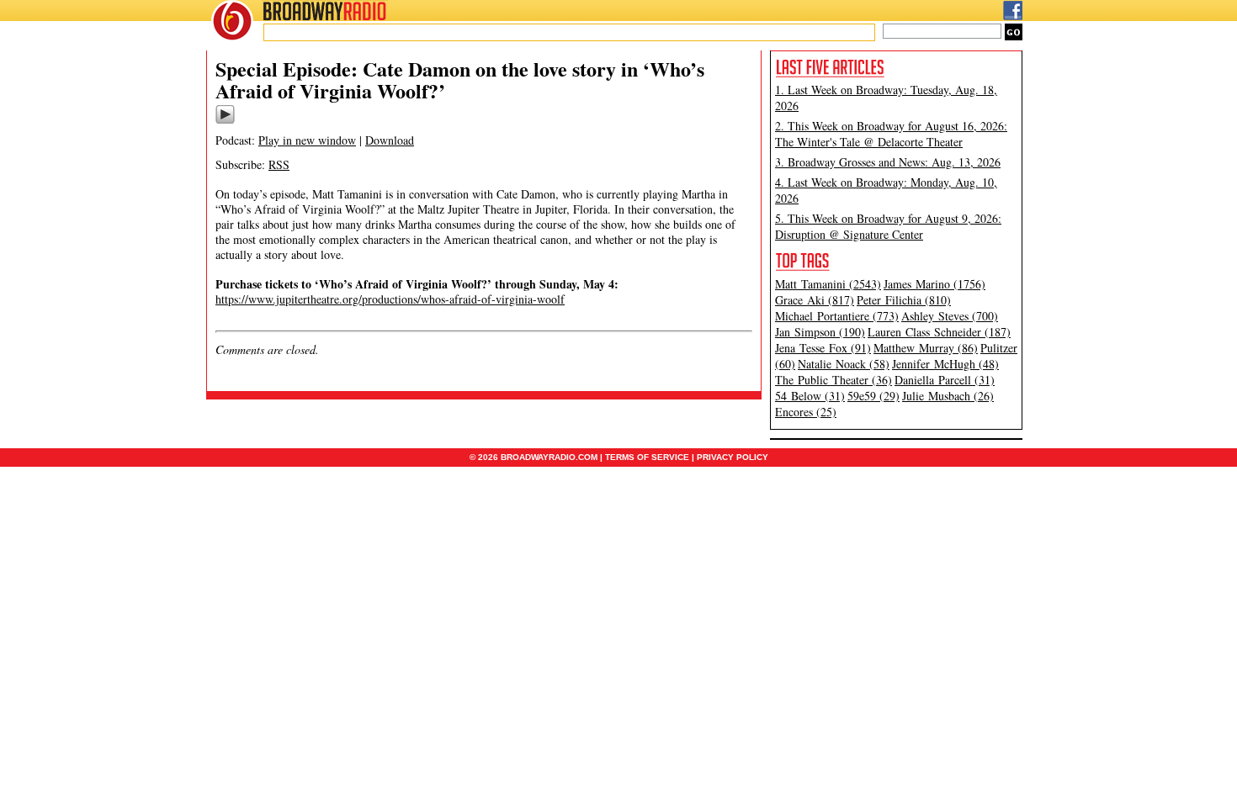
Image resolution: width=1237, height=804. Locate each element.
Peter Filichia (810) (904, 300)
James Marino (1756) (934, 284)
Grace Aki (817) (814, 300)
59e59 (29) (873, 396)
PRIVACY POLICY (732, 457)
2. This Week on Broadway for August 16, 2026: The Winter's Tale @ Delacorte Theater (891, 134)
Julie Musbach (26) (948, 396)
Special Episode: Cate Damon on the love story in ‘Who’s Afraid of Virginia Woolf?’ (459, 79)
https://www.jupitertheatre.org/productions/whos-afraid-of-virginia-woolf (390, 299)
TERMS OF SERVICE (647, 457)
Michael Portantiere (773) (837, 316)
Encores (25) (805, 412)
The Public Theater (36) (833, 380)
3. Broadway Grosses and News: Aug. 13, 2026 (888, 162)
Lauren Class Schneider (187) (939, 332)
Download (389, 140)
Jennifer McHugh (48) (945, 364)
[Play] (225, 121)
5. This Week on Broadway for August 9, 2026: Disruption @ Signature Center (888, 226)
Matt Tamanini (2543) (828, 284)
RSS (278, 164)
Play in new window (307, 140)
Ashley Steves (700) (949, 316)
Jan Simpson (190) (820, 332)
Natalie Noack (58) (843, 364)
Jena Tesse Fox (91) (823, 348)
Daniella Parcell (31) (945, 380)
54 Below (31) (810, 396)
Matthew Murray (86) (925, 348)
